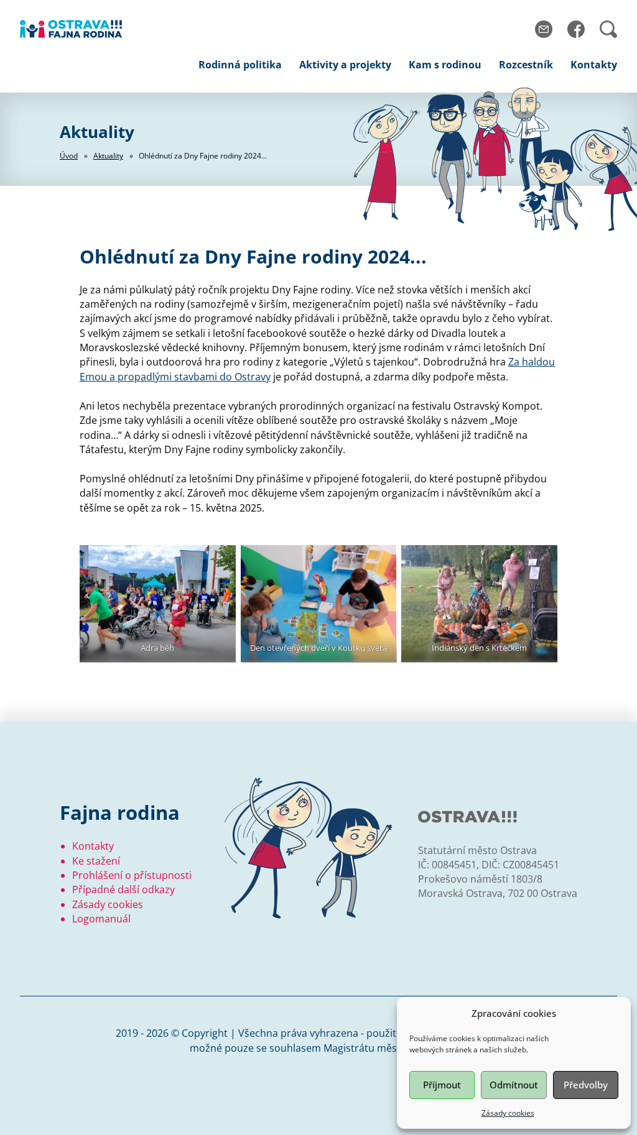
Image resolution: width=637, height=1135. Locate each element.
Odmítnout (514, 1084)
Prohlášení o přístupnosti (132, 875)
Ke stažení (96, 861)
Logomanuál (101, 919)
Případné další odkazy (123, 889)
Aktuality (108, 155)
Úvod (69, 155)
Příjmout (442, 1084)
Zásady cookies (507, 1113)
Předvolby (586, 1084)
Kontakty (93, 846)
